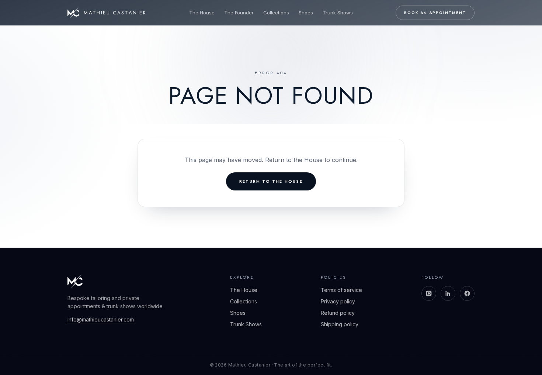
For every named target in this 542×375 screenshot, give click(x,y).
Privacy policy (338, 301)
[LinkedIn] (448, 293)
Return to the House (271, 181)
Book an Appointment (435, 13)
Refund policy (338, 313)
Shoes (306, 13)
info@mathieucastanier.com (100, 319)
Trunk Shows (338, 13)
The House (202, 13)
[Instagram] (428, 293)
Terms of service (341, 290)
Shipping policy (339, 324)
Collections (276, 13)
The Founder (239, 13)
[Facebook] (467, 293)
